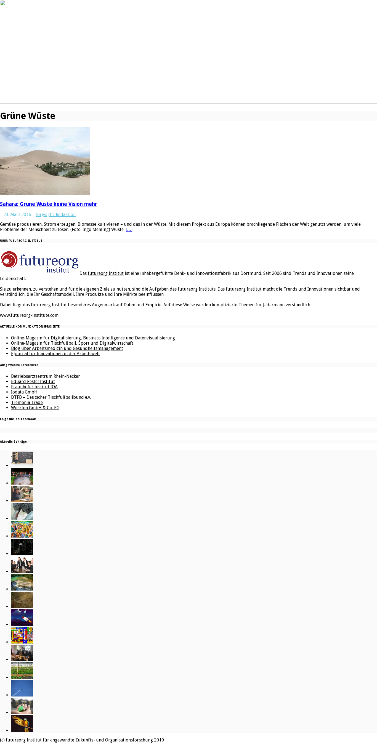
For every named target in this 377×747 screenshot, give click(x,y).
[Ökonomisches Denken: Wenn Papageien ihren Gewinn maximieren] (22, 730)
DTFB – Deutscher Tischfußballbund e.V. (51, 397)
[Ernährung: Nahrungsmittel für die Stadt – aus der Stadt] (22, 677)
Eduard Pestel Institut (33, 381)
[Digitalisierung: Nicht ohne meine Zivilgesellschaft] (22, 536)
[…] (129, 229)
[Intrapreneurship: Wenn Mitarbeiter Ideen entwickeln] (22, 624)
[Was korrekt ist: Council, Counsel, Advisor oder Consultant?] (22, 571)
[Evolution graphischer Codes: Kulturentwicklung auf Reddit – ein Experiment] (22, 642)
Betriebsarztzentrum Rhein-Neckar (45, 376)
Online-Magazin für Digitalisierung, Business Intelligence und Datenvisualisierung (93, 338)
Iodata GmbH (24, 392)
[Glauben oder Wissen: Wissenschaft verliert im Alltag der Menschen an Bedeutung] (22, 518)
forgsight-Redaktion (56, 214)
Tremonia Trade (27, 402)
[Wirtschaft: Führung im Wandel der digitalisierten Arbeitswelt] (22, 695)
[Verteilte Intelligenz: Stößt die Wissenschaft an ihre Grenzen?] (22, 553)
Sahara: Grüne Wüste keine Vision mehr (48, 204)
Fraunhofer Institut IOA (34, 386)
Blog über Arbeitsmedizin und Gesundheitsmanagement (67, 348)
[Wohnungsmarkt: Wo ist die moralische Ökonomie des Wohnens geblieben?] (22, 712)
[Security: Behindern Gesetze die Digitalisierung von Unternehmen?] (22, 483)
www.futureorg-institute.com (29, 315)
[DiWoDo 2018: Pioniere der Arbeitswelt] (22, 659)
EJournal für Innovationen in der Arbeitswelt (55, 353)
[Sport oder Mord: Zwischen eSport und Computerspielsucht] (22, 500)
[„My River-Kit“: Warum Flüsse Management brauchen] (22, 589)
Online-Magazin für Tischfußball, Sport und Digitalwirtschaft (72, 343)
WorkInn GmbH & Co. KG (35, 407)
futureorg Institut (106, 273)
